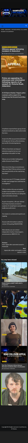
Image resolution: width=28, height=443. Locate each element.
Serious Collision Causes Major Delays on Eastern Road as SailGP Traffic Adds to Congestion (13, 283)
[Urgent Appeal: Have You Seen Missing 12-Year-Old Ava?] (14, 327)
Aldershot (4, 47)
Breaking (9, 47)
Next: (15, 250)
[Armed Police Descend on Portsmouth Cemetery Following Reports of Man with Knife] (14, 299)
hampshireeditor (6, 286)
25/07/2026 (13, 286)
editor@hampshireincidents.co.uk (10, 53)
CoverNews (22, 427)
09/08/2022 (21, 53)
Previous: (13, 244)
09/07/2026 (13, 368)
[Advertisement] (14, 39)
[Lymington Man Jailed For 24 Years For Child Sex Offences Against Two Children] (14, 381)
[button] (2, 26)
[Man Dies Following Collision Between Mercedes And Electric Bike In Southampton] (14, 354)
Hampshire (14, 47)
